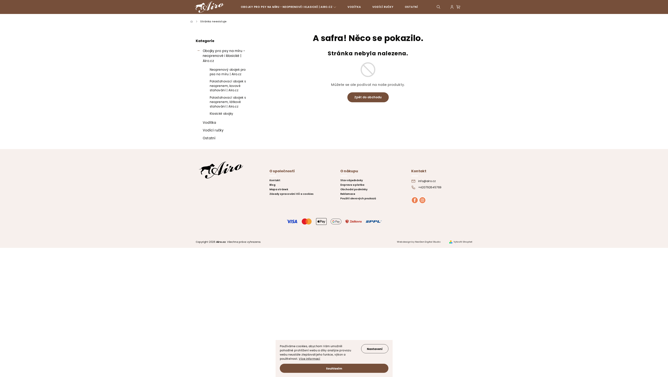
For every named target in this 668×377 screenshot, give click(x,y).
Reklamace (347, 194)
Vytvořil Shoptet (463, 241)
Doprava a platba (352, 185)
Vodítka (209, 122)
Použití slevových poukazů (358, 198)
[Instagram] (422, 200)
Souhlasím (334, 369)
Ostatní (209, 138)
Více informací (309, 359)
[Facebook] (414, 200)
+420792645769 (429, 187)
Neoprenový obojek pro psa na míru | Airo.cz (228, 72)
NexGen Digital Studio (428, 241)
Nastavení (375, 349)
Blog (272, 185)
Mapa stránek (278, 189)
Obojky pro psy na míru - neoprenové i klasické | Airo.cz (224, 56)
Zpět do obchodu (368, 97)
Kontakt (274, 180)
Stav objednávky (351, 180)
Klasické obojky (221, 114)
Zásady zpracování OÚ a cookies (291, 194)
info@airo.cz (427, 181)
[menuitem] (288, 7)
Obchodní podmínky (354, 189)
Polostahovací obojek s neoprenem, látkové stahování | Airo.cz (228, 102)
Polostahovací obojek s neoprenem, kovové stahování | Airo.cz (228, 85)
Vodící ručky (213, 130)
